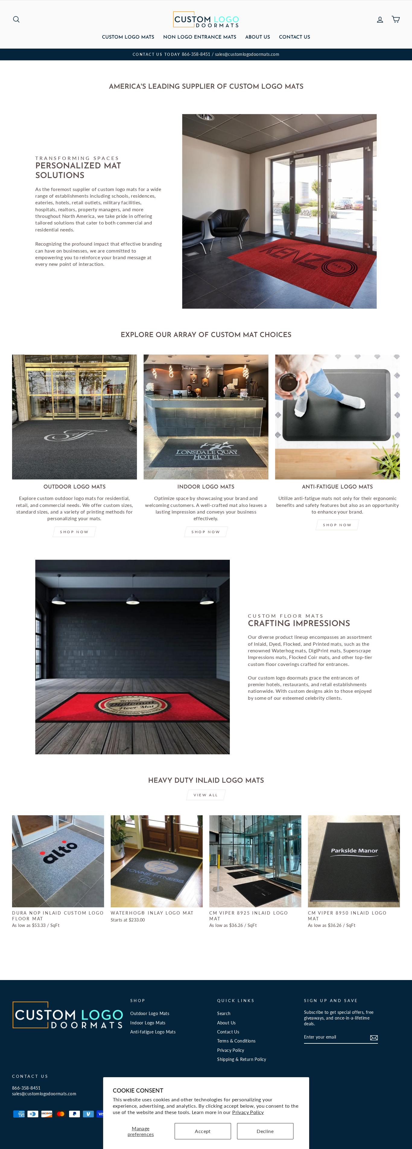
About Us (257, 37)
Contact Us (294, 37)
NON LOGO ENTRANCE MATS (199, 37)
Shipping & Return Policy (241, 1059)
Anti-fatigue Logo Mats (153, 1032)
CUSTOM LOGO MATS (128, 37)
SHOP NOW (74, 532)
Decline (265, 1131)
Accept (203, 1131)
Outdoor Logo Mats (149, 1013)
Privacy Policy (248, 1112)
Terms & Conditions (236, 1041)
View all (206, 795)
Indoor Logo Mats (147, 1022)
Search (223, 1013)
